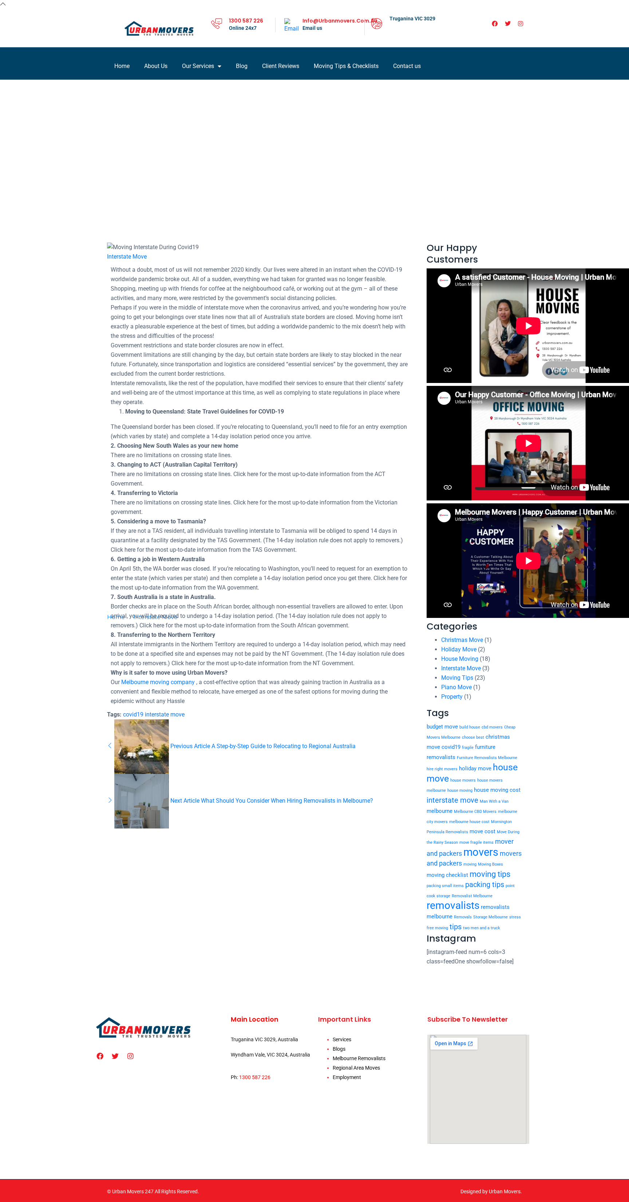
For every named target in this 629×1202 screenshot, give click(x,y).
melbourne (439, 811)
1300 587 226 (246, 20)
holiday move (475, 768)
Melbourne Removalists (359, 1058)
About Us (155, 66)
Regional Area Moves (356, 1068)
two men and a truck (481, 928)
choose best (473, 737)
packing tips (484, 884)
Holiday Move (458, 649)
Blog (242, 66)
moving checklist (447, 875)
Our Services (198, 66)
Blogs (339, 1049)
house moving (459, 790)
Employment (347, 1077)
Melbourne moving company (158, 682)
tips (456, 926)
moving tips (490, 874)
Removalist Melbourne (472, 896)
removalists (453, 905)
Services (342, 1039)
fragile (468, 747)
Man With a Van (494, 801)
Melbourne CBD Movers (475, 811)
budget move (442, 726)
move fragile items (476, 842)
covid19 (133, 714)
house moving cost (497, 790)
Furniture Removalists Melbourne (487, 757)
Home (122, 66)
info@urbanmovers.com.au (339, 20)
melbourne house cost (469, 821)
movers (480, 852)
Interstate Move (127, 256)
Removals (463, 917)
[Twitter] (507, 24)
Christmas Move (462, 639)
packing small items (445, 885)
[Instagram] (520, 24)
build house (469, 727)
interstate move (165, 714)
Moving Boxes (490, 864)
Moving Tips (457, 677)
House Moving (459, 658)
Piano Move (456, 687)
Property (452, 696)
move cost (482, 831)
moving (469, 864)
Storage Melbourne (490, 917)
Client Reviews (280, 66)
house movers (463, 780)
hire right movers (442, 769)
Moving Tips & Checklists (346, 66)
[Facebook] (494, 24)
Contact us (407, 66)
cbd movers (492, 727)
